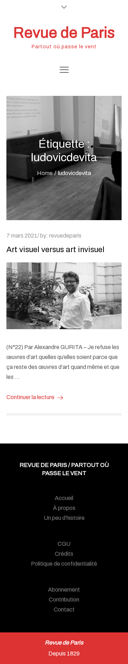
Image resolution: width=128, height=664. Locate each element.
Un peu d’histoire (64, 518)
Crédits (64, 554)
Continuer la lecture (30, 397)
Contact (64, 609)
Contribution (64, 600)
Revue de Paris (64, 33)
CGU (64, 544)
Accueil (64, 498)
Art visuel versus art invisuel (55, 249)
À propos (64, 508)
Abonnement (64, 590)
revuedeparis (65, 236)
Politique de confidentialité (64, 564)
